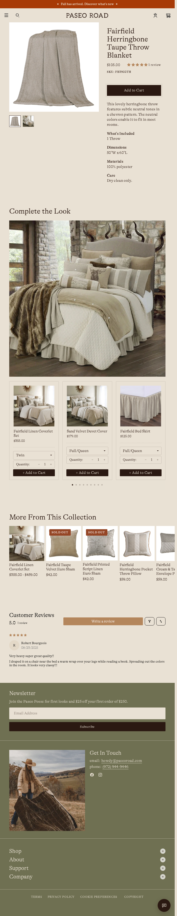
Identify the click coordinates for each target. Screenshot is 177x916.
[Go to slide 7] (95, 485)
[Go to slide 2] (76, 485)
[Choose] (37, 554)
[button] (144, 64)
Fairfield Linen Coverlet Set (33, 433)
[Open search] (17, 15)
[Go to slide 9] (102, 485)
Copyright (134, 896)
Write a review (103, 621)
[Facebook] (92, 774)
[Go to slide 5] (87, 485)
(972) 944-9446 (115, 767)
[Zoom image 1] (54, 67)
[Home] (87, 15)
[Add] (147, 554)
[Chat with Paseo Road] (164, 905)
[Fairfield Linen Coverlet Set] (34, 406)
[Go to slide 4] (84, 485)
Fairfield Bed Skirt (135, 431)
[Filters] (149, 621)
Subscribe (87, 726)
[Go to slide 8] (98, 485)
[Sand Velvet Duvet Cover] (87, 406)
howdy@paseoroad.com (121, 761)
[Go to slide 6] (91, 485)
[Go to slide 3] (80, 485)
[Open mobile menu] (6, 15)
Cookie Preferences (99, 896)
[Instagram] (100, 774)
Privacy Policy (61, 896)
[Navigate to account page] (155, 15)
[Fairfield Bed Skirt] (140, 406)
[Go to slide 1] (73, 485)
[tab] (15, 121)
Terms (36, 896)
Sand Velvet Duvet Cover (87, 431)
